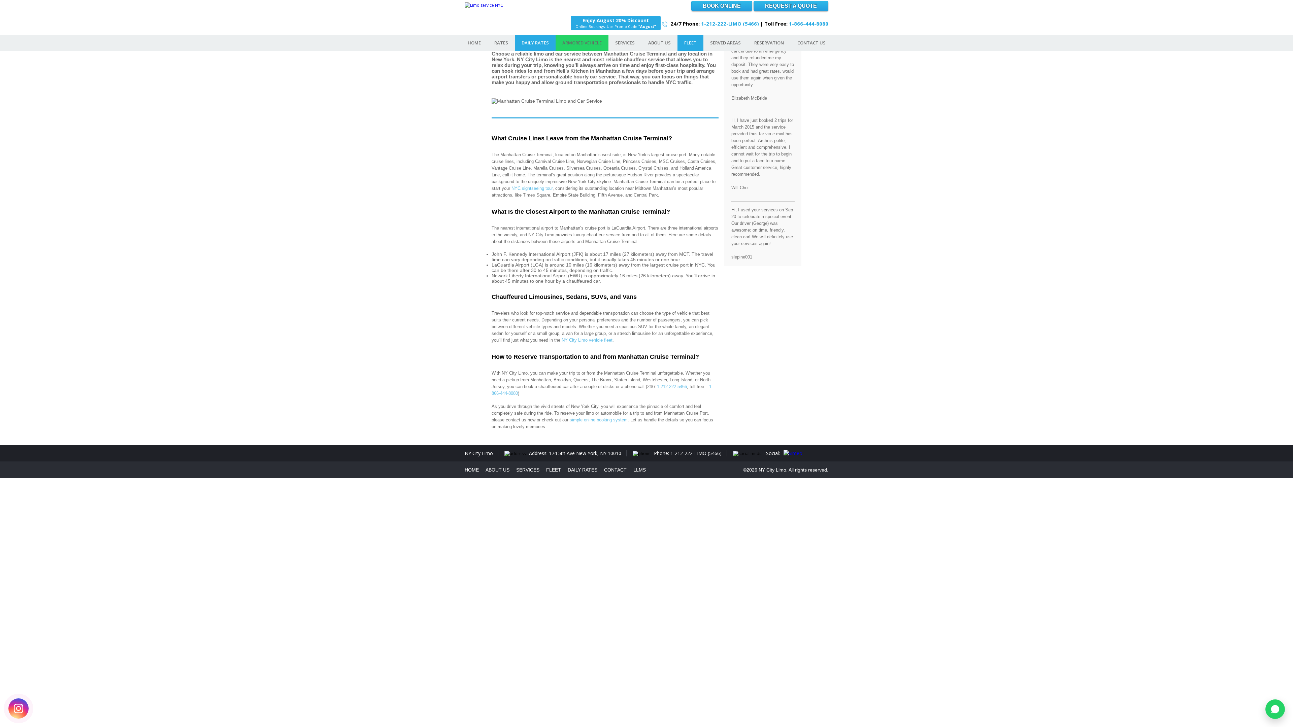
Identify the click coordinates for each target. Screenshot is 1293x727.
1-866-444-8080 (808, 23)
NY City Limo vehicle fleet (587, 340)
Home (474, 43)
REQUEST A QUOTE (791, 6)
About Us (659, 43)
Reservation (769, 43)
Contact (615, 470)
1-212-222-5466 (672, 386)
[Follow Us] (18, 708)
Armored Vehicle (582, 43)
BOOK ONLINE (722, 6)
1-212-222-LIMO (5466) (730, 23)
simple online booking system (599, 419)
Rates (501, 43)
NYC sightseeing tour (532, 188)
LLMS (639, 470)
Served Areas (725, 43)
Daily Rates (535, 43)
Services (625, 43)
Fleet (690, 43)
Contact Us (811, 43)
